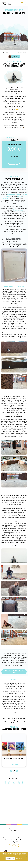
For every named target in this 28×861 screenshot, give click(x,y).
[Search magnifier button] (25, 3)
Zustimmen (8, 858)
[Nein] (26, 856)
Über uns (5, 838)
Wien (17, 842)
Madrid (12, 840)
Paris (17, 840)
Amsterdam (13, 838)
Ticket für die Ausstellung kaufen (14, 672)
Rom (21, 840)
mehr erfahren (14, 764)
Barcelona (21, 838)
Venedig (12, 842)
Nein (14, 858)
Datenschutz (19, 858)
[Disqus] (14, 805)
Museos (12, 833)
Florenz (7, 840)
